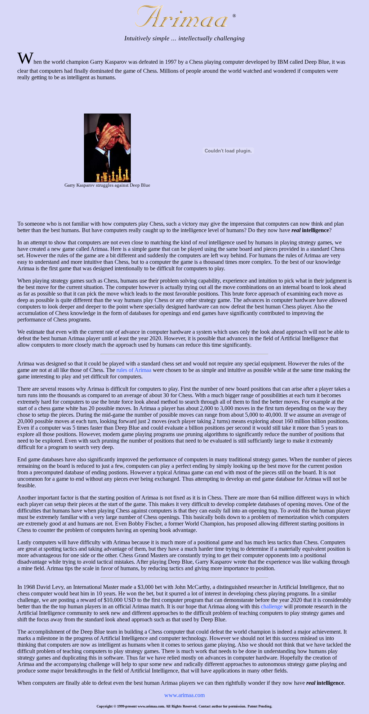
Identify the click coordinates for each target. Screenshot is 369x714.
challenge (272, 606)
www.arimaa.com (184, 695)
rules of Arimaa (133, 370)
